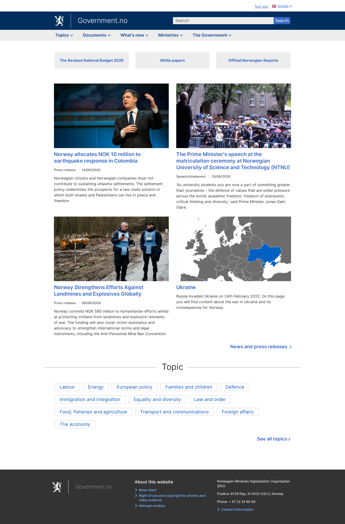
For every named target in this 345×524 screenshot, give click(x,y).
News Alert (147, 490)
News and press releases (259, 346)
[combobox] (223, 20)
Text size (261, 6)
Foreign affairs (237, 412)
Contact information (237, 509)
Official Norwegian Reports (253, 60)
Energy (96, 387)
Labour (67, 387)
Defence (235, 387)
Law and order (210, 399)
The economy (75, 424)
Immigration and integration (90, 399)
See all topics (272, 439)
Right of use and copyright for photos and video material (172, 497)
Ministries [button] (169, 35)
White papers (172, 60)
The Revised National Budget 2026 (92, 60)
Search (282, 20)
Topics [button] (62, 35)
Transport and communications (174, 412)
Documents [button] (95, 35)
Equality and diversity (157, 399)
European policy (134, 387)
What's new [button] (132, 35)
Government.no (103, 20)
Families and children (188, 387)
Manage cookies (152, 506)
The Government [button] (210, 35)
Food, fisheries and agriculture (93, 412)
